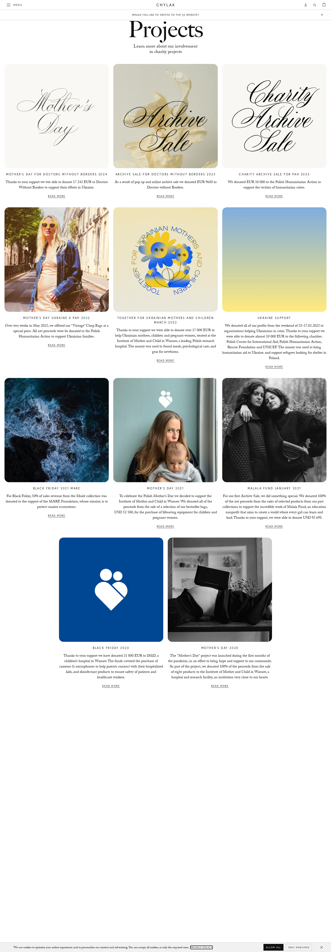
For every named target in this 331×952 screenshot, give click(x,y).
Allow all (273, 947)
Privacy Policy (201, 947)
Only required (299, 947)
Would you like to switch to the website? (165, 14)
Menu (18, 5)
